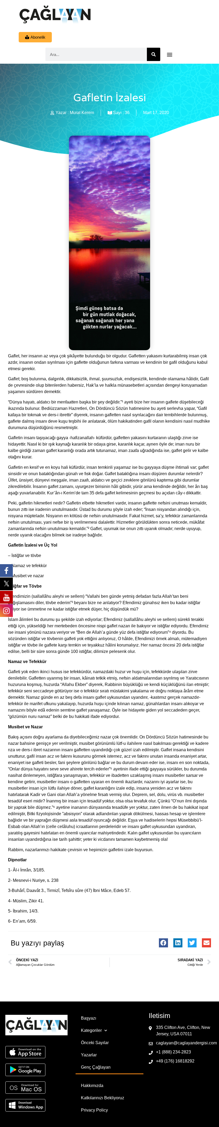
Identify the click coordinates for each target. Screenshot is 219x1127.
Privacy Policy (94, 1110)
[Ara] (153, 54)
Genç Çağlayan (96, 1067)
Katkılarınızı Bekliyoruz (102, 1098)
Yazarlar (89, 1055)
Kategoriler (91, 1030)
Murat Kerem (82, 112)
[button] (169, 54)
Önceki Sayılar (95, 1042)
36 (127, 112)
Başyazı (88, 1018)
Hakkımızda (92, 1085)
